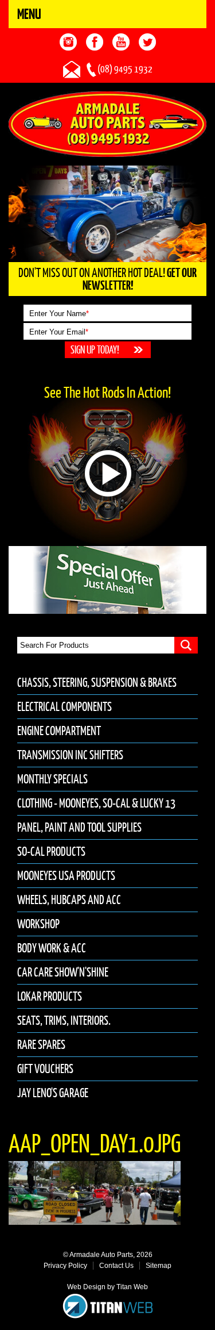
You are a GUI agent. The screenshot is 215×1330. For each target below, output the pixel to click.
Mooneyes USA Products (66, 875)
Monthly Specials (52, 779)
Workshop (38, 924)
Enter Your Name (59, 313)
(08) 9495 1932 (125, 69)
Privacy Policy (65, 1266)
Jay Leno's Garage (52, 1093)
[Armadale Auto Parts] (107, 123)
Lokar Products (49, 996)
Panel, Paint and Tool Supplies (79, 827)
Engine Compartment (59, 731)
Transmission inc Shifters (70, 755)
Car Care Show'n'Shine (62, 972)
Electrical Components (64, 706)
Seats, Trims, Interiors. (64, 1020)
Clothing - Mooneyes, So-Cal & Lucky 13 (96, 803)
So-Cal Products (51, 851)
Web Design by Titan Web (107, 1287)
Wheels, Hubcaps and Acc (69, 900)
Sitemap (158, 1266)
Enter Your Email (58, 332)
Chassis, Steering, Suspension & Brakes (97, 682)
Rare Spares (41, 1044)
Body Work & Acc (51, 948)
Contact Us (116, 1266)
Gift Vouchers (45, 1069)
